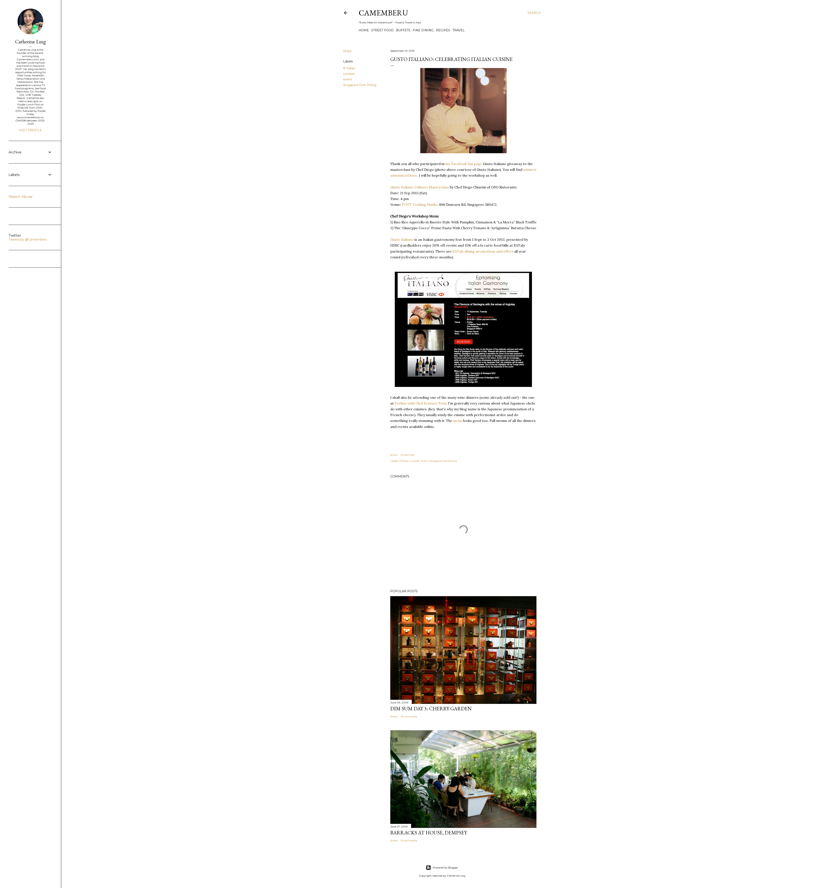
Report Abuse (21, 197)
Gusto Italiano (402, 239)
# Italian (349, 68)
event (347, 79)
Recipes (443, 30)
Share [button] (347, 51)
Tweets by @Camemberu (28, 239)
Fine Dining (423, 30)
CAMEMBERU (383, 13)
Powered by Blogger (445, 867)
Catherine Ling (30, 41)
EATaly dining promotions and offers (482, 251)
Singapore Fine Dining (359, 85)
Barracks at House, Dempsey (428, 832)
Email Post (407, 454)
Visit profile (30, 130)
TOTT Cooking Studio (419, 204)
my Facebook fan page (463, 164)
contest (349, 74)
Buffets (403, 30)
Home (364, 30)
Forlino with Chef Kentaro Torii (420, 403)
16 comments (409, 716)
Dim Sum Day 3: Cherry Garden (431, 708)
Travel (458, 30)
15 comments (409, 840)
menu (457, 420)
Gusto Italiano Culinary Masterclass (419, 187)
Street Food (382, 30)
